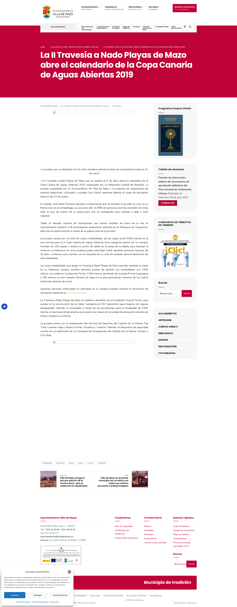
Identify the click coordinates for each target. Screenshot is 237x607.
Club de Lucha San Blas (147, 28)
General (87, 47)
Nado (80, 463)
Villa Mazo (116, 106)
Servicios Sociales (116, 27)
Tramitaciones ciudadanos (103, 27)
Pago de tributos (126, 27)
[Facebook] (185, 26)
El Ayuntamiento (89, 8)
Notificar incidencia (185, 8)
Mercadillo (165, 333)
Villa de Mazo (135, 8)
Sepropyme (192, 603)
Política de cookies (23, 602)
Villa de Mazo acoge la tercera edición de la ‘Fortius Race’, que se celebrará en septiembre (74, 480)
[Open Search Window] (190, 26)
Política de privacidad (40, 602)
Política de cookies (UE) (136, 596)
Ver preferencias (60, 595)
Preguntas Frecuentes (183, 530)
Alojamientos (167, 313)
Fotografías (166, 353)
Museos (163, 340)
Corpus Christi (167, 326)
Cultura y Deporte (68, 47)
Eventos (80, 47)
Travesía (101, 463)
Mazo (71, 463)
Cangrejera (47, 463)
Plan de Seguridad (123, 526)
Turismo (136, 27)
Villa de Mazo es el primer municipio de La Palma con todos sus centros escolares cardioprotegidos (113, 480)
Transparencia (161, 27)
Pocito (91, 463)
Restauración (167, 346)
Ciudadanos (114, 8)
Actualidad (55, 47)
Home (42, 47)
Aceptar (15, 595)
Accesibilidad (156, 596)
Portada (94, 47)
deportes (60, 463)
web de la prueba (77, 292)
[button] (69, 571)
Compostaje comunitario (126, 537)
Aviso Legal (54, 602)
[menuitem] (91, 8)
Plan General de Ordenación (87, 28)
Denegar (37, 595)
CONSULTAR (167, 203)
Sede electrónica (176, 27)
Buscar (187, 293)
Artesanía (165, 320)
